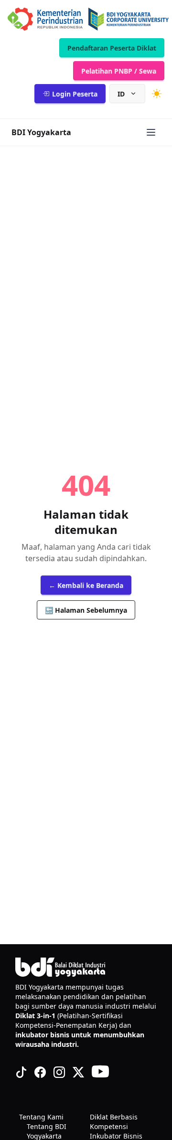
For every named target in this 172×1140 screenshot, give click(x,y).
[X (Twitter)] (78, 1072)
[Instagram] (59, 1072)
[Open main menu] (151, 132)
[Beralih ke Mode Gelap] (156, 93)
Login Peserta (74, 93)
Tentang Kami (41, 1116)
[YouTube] (100, 1072)
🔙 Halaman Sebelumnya (86, 610)
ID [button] (121, 93)
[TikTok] (21, 1072)
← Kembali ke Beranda (86, 585)
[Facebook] (40, 1072)
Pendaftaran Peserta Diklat (111, 48)
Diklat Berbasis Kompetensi (114, 1121)
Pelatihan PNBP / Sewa (118, 70)
